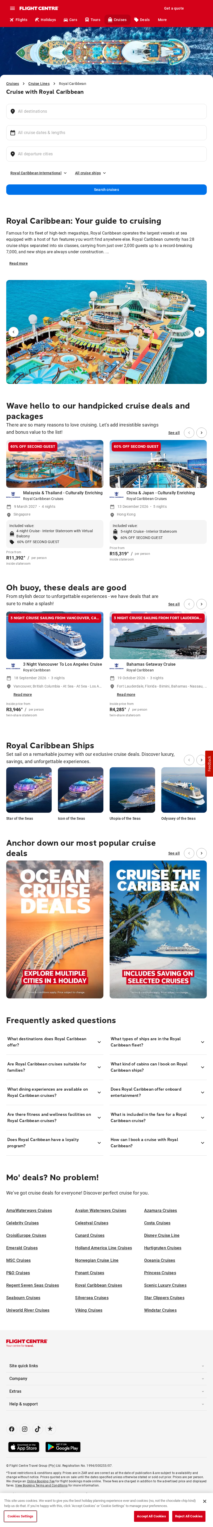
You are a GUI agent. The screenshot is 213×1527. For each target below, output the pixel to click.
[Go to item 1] (106, 380)
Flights (21, 20)
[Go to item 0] (103, 380)
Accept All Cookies (151, 1516)
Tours (95, 20)
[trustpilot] (50, 1429)
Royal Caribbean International (36, 173)
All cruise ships (88, 173)
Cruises (120, 20)
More (162, 20)
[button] (209, 764)
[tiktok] (37, 1429)
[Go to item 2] (110, 380)
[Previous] (13, 332)
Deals (145, 20)
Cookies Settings (20, 1516)
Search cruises (106, 190)
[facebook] (11, 1429)
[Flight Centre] (39, 8)
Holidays (48, 20)
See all (174, 433)
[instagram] (24, 1429)
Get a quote (174, 8)
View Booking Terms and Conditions (41, 1485)
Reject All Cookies (189, 1516)
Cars (73, 20)
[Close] (204, 1501)
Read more (18, 263)
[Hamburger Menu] (12, 8)
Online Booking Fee (41, 1481)
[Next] (199, 332)
